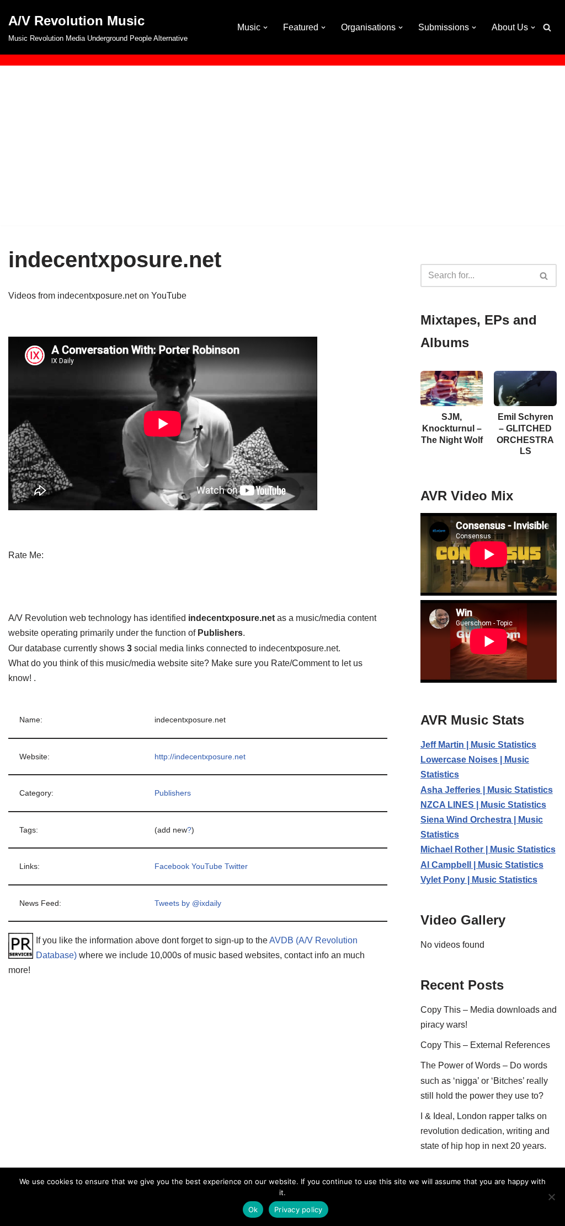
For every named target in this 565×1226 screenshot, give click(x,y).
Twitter (236, 866)
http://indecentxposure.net (200, 756)
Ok (253, 1209)
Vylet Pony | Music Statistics (478, 879)
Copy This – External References (485, 1045)
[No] (551, 1196)
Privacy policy (298, 1209)
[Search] (547, 27)
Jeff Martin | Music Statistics (478, 744)
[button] (265, 27)
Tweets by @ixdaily (187, 903)
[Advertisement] (282, 148)
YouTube (206, 866)
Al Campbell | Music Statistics (481, 864)
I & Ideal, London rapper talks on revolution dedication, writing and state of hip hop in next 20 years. (485, 1131)
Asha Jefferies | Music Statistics (486, 790)
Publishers (172, 792)
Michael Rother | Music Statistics (488, 849)
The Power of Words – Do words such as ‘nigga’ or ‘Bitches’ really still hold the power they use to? (484, 1080)
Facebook (171, 866)
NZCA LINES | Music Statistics (483, 804)
